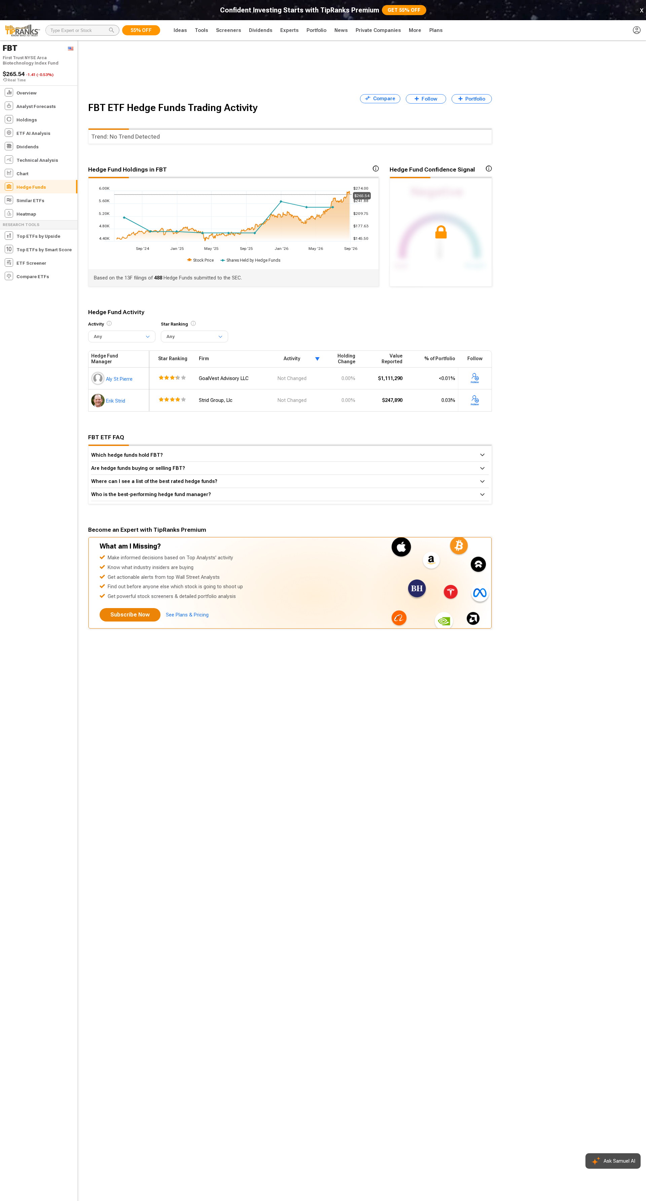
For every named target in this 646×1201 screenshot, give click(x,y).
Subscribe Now (130, 614)
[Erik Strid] (98, 400)
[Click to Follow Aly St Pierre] (475, 378)
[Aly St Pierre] (98, 378)
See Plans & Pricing (187, 615)
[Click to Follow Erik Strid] (475, 400)
